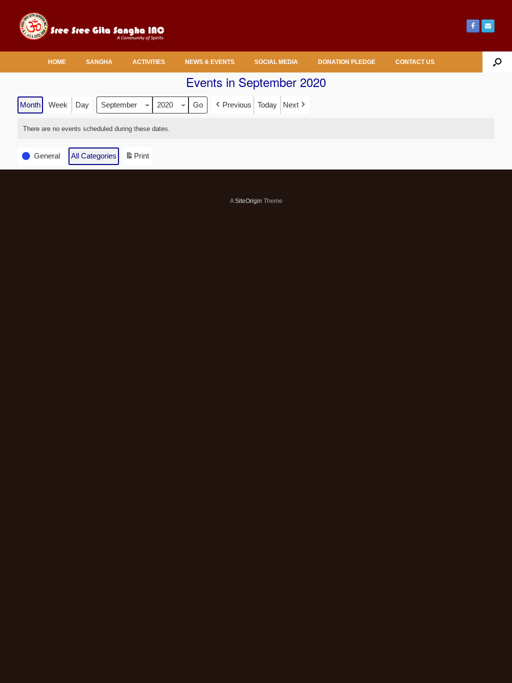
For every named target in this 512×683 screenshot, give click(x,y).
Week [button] (58, 104)
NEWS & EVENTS (209, 62)
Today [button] (267, 104)
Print (137, 158)
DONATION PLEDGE (347, 62)
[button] (497, 62)
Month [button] (30, 104)
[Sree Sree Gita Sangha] (93, 26)
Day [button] (82, 104)
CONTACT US (415, 62)
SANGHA (99, 62)
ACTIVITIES (148, 62)
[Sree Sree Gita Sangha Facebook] (473, 26)
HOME (57, 62)
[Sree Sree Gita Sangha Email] (488, 26)
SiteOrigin (248, 201)
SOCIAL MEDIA (276, 62)
